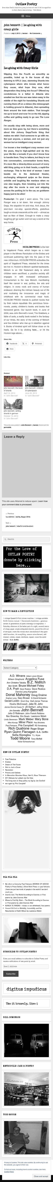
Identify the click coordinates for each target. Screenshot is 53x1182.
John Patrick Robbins (34, 713)
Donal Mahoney (18, 694)
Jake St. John (36, 703)
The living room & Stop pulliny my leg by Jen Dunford (25, 780)
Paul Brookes (39, 722)
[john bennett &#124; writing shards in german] (13, 404)
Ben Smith (12, 685)
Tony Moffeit (36, 738)
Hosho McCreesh (19, 703)
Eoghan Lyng (11, 698)
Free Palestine (10, 759)
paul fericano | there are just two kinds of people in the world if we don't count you (27, 889)
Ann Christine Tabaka (16, 682)
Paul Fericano (11, 725)
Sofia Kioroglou (21, 735)
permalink (7, 427)
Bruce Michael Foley (31, 685)
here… (35, 329)
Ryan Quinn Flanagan (19, 731)
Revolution (9, 770)
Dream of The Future (13, 764)
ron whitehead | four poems (40, 905)
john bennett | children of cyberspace (34, 389)
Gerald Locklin (12, 700)
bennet (25, 33)
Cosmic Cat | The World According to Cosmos (22, 894)
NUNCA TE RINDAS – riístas (16, 905)
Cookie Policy (9, 1171)
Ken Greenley (12, 716)
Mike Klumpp (13, 722)
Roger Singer (37, 728)
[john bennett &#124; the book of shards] (13, 381)
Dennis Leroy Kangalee (26, 691)
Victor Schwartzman (26, 741)
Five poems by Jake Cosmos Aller (20, 903)
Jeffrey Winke (42, 707)
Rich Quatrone (18, 728)
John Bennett (26, 425)
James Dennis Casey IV (14, 707)
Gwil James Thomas (39, 701)
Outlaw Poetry (26, 4)
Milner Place (26, 722)
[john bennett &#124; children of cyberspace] (34, 381)
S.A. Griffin (42, 731)
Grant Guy (25, 701)
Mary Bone (41, 719)
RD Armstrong (41, 725)
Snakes (8, 762)
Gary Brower (24, 698)
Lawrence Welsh (38, 716)
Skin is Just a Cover (12, 767)
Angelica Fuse (34, 678)
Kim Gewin (25, 716)
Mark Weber (26, 719)
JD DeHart (30, 706)
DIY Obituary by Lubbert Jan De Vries (19, 778)
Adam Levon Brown (34, 676)
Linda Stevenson (11, 719)
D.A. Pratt (13, 688)
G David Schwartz (38, 698)
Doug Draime (39, 695)
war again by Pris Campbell (15, 783)
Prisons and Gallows (12, 772)
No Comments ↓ (36, 33)
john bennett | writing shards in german (12, 412)
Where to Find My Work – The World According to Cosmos (27, 900)
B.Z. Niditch (36, 682)
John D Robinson (16, 713)
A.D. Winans (17, 675)
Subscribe (10, 973)
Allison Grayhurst (16, 679)
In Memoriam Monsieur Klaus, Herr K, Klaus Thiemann (25, 775)
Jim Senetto (14, 710)
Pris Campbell (26, 725)
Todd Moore (20, 738)
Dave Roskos (25, 689)
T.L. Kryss (36, 735)
